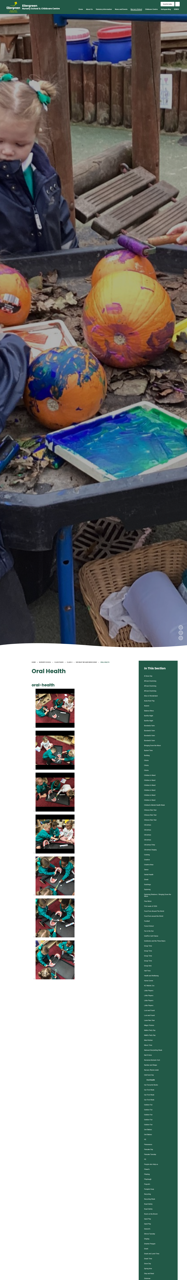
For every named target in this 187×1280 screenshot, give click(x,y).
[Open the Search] (177, 4)
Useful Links (167, 4)
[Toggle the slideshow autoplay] (181, 638)
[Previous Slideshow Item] (181, 633)
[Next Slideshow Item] (181, 627)
